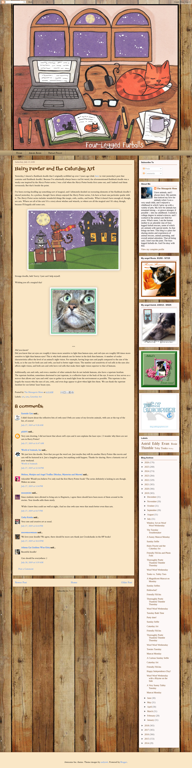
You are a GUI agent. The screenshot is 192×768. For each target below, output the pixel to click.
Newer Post (21, 582)
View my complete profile (152, 249)
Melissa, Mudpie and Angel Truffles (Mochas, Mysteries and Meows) (52, 474)
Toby (157, 448)
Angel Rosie (35, 153)
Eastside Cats (27, 413)
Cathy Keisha (27, 517)
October (151, 506)
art (23, 396)
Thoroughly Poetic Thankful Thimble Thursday (156, 562)
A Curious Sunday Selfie (158, 658)
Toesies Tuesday (154, 649)
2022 (147, 480)
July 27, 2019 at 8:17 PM (32, 510)
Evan (165, 443)
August (150, 514)
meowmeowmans (29, 532)
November (152, 501)
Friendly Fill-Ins (154, 594)
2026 (147, 462)
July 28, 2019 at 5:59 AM (32, 562)
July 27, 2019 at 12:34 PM (32, 468)
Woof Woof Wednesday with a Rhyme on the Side (157, 678)
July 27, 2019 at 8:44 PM (32, 525)
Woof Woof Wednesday (157, 570)
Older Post (126, 582)
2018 (147, 725)
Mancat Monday (154, 653)
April (149, 707)
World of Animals (29, 463)
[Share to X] (67, 392)
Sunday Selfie (153, 541)
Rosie (174, 443)
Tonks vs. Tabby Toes (156, 574)
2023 (147, 475)
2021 (147, 484)
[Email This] (61, 392)
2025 (147, 467)
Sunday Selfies (153, 586)
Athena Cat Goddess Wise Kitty (35, 547)
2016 (147, 734)
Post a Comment (25, 568)
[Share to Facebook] (69, 392)
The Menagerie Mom (167, 188)
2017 (147, 730)
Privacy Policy (55, 153)
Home (19, 153)
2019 (147, 493)
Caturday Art (36, 396)
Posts (147, 168)
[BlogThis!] (64, 392)
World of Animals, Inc (31, 450)
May (149, 702)
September (152, 510)
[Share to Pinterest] (72, 392)
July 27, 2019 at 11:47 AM (32, 443)
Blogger (123, 762)
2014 (147, 743)
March (150, 711)
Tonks (164, 448)
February (151, 715)
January (151, 720)
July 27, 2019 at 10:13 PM (32, 541)
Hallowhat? (152, 590)
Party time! (151, 617)
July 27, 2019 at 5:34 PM (32, 486)
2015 (147, 739)
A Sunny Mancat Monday (158, 537)
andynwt (104, 762)
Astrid (145, 443)
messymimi (26, 492)
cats (27, 396)
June (149, 698)
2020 (147, 489)
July (149, 519)
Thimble (147, 448)
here (97, 176)
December (152, 497)
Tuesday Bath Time (155, 613)
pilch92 (24, 431)
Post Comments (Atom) (79, 590)
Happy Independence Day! (159, 671)
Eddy (156, 443)
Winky (170, 449)
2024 (147, 471)
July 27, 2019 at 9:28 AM (32, 425)
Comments (150, 173)
